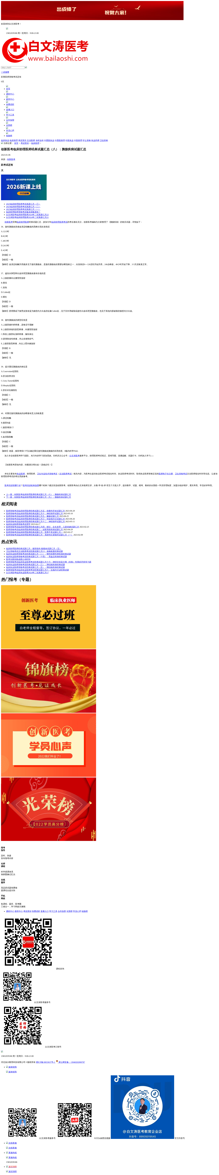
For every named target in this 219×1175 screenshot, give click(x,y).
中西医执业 (49, 140)
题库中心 (10, 99)
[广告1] (48, 840)
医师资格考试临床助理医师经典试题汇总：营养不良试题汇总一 (34, 532)
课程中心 (10, 94)
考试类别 (25, 143)
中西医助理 (60, 140)
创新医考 (11, 159)
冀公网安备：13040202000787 (71, 1062)
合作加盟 (10, 120)
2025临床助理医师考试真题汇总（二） (23, 207)
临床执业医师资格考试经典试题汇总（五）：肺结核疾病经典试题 (35, 567)
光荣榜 (9, 125)
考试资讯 (22, 140)
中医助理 (78, 140)
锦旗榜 (9, 136)
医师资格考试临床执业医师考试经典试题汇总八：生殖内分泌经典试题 (37, 570)
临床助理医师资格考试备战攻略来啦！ (23, 212)
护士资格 (87, 140)
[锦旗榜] (48, 712)
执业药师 (95, 140)
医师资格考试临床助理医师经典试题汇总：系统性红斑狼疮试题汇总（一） (39, 535)
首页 (8, 89)
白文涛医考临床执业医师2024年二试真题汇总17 (27, 573)
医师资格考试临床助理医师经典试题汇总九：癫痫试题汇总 (32, 516)
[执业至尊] (48, 648)
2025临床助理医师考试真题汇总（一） (23, 209)
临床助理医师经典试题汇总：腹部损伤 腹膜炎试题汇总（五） (33, 549)
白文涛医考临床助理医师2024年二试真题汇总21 (27, 217)
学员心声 (10, 130)
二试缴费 (5, 72)
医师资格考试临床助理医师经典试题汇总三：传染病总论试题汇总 (35, 519)
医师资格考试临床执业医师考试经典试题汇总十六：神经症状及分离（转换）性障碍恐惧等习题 (48, 562)
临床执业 (5, 140)
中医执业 (69, 140)
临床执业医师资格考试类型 (18, 524)
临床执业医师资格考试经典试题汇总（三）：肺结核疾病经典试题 (35, 565)
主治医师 (31, 140)
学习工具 (10, 115)
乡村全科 (39, 140)
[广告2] (48, 776)
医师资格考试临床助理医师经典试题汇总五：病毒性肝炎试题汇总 (35, 511)
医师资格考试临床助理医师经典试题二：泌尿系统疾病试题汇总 (34, 529)
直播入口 (10, 110)
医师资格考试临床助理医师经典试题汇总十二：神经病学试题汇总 (35, 521)
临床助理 (14, 140)
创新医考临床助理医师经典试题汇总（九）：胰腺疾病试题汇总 (38, 497)
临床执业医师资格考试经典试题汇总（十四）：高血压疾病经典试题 (36, 557)
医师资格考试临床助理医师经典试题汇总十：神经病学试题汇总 (34, 513)
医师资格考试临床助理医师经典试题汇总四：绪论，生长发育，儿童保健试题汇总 (42, 527)
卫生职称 (104, 140)
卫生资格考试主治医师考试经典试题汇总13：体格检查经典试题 (34, 551)
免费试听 (10, 104)
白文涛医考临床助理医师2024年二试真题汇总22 (27, 215)
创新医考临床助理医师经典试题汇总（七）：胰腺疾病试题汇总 (38, 494)
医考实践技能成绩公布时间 (18, 559)
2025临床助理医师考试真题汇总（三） (23, 204)
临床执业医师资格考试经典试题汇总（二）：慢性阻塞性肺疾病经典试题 (38, 554)
